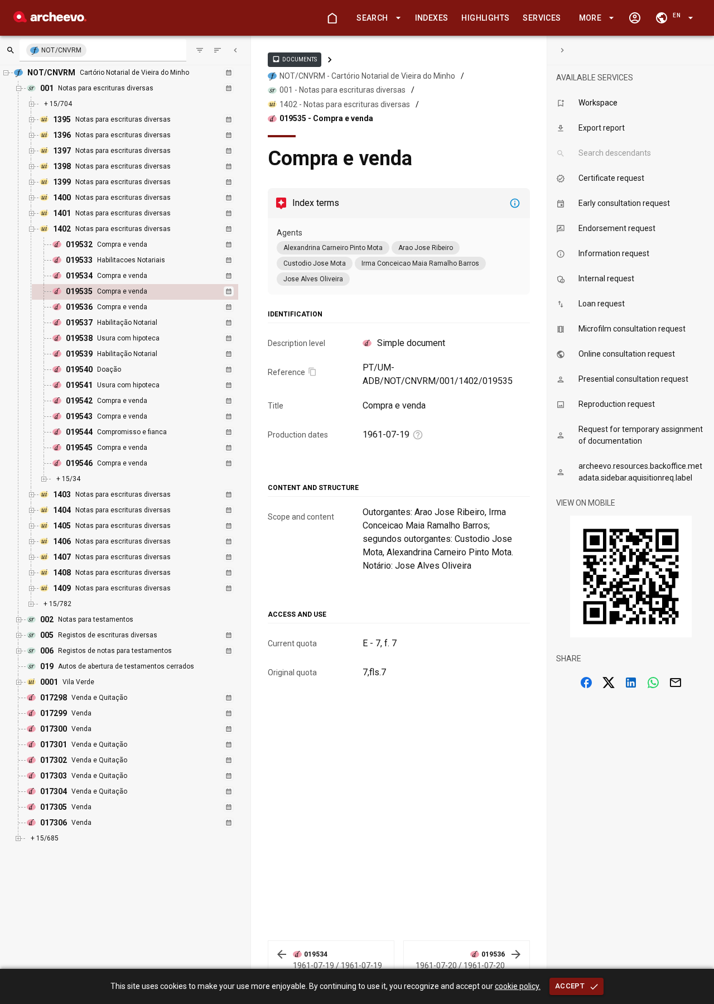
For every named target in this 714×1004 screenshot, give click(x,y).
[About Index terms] (514, 203)
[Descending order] (217, 50)
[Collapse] (235, 50)
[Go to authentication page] (635, 18)
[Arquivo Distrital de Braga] (49, 19)
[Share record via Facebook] (586, 682)
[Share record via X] (608, 682)
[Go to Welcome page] (332, 18)
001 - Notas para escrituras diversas (342, 89)
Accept (570, 986)
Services (542, 17)
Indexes (431, 17)
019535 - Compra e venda (326, 118)
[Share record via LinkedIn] (631, 682)
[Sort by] (200, 50)
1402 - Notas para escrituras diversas (344, 104)
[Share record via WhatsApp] (653, 682)
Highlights (485, 17)
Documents (294, 59)
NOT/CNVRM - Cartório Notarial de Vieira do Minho (367, 75)
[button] (377, 18)
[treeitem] (147, 292)
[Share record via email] (675, 682)
